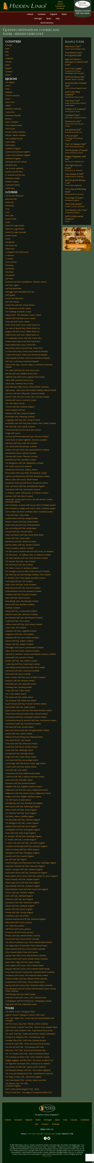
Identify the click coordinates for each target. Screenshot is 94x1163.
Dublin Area (9, 188)
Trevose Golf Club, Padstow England (19, 407)
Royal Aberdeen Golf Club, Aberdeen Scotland (23, 591)
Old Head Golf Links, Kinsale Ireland (19, 727)
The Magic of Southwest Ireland (74, 138)
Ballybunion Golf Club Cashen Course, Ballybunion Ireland (28, 793)
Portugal (38, 18)
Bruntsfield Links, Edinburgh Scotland (20, 416)
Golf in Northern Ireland (76, 151)
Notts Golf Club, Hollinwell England (19, 896)
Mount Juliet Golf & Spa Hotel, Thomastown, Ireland (26, 473)
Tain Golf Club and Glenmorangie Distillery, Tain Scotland (27, 574)
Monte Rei (9, 202)
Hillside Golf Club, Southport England (19, 906)
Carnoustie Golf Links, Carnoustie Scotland (22, 671)
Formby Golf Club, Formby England (19, 912)
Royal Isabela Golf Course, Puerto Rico (20, 345)
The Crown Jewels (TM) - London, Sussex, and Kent (25, 1080)
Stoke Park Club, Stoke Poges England (20, 833)
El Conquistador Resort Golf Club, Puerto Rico (23, 338)
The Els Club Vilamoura (14, 196)
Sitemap (55, 1124)
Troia (7, 209)
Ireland (30, 14)
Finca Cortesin (11, 262)
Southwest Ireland (12, 185)
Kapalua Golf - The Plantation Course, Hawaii (23, 315)
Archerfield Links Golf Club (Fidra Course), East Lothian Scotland (30, 423)
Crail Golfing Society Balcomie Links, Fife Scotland (25, 667)
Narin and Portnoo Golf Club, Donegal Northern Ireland (27, 730)
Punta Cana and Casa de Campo (74, 123)
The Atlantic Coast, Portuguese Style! (20, 1011)
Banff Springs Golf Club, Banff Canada (20, 994)
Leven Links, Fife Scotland (15, 627)
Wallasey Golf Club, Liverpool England (20, 413)
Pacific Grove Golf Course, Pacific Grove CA (22, 325)
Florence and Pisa (12, 95)
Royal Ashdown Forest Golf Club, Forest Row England (26, 889)
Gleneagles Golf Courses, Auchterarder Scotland (24, 647)
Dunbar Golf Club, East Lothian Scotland (21, 661)
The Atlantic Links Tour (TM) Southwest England (16, 1084)
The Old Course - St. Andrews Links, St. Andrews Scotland (28, 555)
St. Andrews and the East (15, 175)
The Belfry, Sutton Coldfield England (19, 816)
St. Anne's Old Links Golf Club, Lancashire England (25, 843)
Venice (7, 99)
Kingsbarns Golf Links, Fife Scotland (19, 634)
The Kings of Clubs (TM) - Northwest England (23, 1077)
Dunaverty (9, 265)
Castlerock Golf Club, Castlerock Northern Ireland (24, 776)
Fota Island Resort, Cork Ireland (17, 740)
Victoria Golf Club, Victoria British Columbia (22, 939)
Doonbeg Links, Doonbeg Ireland (18, 687)
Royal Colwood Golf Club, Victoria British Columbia (25, 949)
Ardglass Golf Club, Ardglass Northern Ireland (23, 796)
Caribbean (9, 58)
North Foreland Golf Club (15, 410)
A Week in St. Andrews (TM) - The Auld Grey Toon (25, 1037)
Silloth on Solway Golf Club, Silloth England (22, 849)
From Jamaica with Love (73, 130)
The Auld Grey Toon (75, 110)
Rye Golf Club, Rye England (16, 859)
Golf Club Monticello (13, 288)
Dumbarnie (9, 268)
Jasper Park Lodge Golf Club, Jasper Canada (22, 962)
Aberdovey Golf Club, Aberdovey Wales (20, 541)
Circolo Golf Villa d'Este (14, 298)
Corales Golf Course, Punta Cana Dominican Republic (26, 355)
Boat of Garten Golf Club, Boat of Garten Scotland (25, 677)
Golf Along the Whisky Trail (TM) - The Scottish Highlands (28, 1070)
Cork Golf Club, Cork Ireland (16, 770)
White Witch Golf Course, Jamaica (18, 922)
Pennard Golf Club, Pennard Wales (18, 531)
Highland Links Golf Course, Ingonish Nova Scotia (24, 377)
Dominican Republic (13, 115)
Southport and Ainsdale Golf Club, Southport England (26, 846)
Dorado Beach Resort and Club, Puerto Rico (22, 341)
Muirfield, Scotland (12, 608)
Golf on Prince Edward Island (76, 85)
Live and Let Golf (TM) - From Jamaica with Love (24, 1047)
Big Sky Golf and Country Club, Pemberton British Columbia (28, 985)
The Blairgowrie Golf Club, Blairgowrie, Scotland (24, 463)
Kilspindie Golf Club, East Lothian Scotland (22, 637)
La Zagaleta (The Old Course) (17, 252)
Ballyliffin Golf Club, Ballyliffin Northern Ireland (23, 786)
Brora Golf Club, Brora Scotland (17, 674)
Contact (60, 4)
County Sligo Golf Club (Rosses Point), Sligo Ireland (25, 763)
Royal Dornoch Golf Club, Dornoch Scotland (22, 588)
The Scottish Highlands (14, 168)
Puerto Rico (10, 112)
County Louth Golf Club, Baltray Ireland (20, 767)
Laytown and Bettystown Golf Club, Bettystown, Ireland (27, 476)
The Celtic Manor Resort (15, 403)
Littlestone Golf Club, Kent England (19, 899)
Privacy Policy (47, 1156)
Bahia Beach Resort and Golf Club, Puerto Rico (23, 348)
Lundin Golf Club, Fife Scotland (17, 621)
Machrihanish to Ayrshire (75, 191)
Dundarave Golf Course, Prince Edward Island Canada (26, 975)
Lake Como (9, 102)
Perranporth (10, 275)
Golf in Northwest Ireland (76, 145)
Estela (7, 222)
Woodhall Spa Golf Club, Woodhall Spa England (23, 803)
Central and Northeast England (17, 152)
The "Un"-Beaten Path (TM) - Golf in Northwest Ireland (27, 1053)
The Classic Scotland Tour (75, 159)
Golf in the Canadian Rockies (75, 116)
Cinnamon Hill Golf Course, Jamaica (19, 932)
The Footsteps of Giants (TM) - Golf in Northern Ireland (27, 1057)
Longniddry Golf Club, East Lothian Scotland (22, 420)
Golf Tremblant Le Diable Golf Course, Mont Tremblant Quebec (30, 508)
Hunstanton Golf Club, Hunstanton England (22, 902)
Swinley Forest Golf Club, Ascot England (21, 826)
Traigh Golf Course (12, 433)
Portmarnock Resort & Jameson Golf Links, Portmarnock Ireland (30, 720)
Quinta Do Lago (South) (14, 225)
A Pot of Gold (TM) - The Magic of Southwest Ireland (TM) (28, 1092)
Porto (7, 89)
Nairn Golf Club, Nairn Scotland (17, 598)
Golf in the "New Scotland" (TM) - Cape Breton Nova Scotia (29, 1030)
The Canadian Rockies (14, 138)
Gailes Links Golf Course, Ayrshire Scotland (22, 651)
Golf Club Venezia (12, 302)
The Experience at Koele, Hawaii (18, 308)
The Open (60, 8)
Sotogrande (10, 242)
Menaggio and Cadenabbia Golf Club (19, 292)
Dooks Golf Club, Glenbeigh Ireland (19, 750)
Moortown (9, 272)
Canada (8, 61)
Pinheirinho (9, 205)
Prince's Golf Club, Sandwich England (19, 892)
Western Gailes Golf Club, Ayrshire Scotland (22, 545)
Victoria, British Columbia (15, 132)
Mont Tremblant (11, 122)
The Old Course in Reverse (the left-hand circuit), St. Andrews (29, 551)
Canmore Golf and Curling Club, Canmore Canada (24, 393)
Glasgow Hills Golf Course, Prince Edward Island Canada (27, 969)
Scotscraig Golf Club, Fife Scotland (18, 581)
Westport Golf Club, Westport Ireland (20, 680)
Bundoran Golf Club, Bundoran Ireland (20, 783)
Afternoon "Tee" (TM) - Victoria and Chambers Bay (25, 1050)
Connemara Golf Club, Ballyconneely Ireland (22, 773)
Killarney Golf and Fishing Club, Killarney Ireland (23, 737)
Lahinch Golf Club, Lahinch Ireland (18, 733)
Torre (7, 212)
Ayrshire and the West (14, 172)
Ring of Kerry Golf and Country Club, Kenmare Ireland (26, 714)
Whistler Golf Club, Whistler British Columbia (22, 935)
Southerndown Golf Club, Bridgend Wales (21, 518)
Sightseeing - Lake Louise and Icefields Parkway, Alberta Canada (30, 390)
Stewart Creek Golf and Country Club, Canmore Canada (27, 397)
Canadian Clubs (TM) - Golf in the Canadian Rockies (25, 1040)
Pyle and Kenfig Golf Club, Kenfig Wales (20, 528)
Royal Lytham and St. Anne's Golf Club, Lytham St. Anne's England (31, 876)
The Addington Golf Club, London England (21, 823)
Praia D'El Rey (10, 219)
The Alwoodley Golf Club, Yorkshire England (22, 820)
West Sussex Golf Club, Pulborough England (22, 806)
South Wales (10, 142)
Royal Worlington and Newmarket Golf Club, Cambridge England (30, 863)
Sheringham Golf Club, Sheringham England (22, 853)
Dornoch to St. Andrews (73, 167)
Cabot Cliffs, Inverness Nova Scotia (19, 380)
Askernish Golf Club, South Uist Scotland (21, 443)
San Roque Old (11, 245)
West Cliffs (9, 215)
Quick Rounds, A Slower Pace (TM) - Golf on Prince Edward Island (31, 1027)
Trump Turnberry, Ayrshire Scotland (19, 548)
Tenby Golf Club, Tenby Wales (17, 515)
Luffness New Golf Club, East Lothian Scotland (23, 624)
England (53, 14)
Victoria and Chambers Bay (75, 47)
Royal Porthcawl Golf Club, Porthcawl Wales (22, 525)
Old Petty (9, 278)
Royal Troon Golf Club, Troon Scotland (20, 584)
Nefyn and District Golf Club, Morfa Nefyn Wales (24, 535)
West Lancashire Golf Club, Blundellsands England (25, 486)
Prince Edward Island (13, 125)
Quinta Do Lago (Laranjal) (15, 232)
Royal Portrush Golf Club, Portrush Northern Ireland (25, 704)
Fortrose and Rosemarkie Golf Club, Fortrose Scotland (26, 436)
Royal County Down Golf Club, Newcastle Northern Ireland (28, 710)
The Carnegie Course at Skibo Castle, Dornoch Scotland (27, 571)
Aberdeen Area (11, 165)
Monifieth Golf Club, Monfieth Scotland (20, 460)
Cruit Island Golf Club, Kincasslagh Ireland (21, 760)
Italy (58, 18)
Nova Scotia (10, 128)
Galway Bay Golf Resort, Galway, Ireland (21, 469)
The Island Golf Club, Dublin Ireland (19, 697)
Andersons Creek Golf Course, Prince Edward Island (25, 997)
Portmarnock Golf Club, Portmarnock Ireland (23, 724)
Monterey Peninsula (13, 109)
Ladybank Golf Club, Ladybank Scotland (20, 631)
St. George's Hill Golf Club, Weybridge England (23, 836)
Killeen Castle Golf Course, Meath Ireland (21, 479)
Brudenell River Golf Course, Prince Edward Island (24, 982)
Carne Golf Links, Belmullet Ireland (19, 780)
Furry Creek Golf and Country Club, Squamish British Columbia (29, 972)
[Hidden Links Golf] (24, 6)
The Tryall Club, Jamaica (14, 926)
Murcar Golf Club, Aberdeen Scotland (20, 604)
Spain (48, 18)
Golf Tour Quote (82, 11)
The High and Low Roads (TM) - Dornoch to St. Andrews (27, 1063)
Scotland (41, 14)
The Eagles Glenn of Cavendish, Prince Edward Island (26, 945)
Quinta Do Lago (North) (14, 229)
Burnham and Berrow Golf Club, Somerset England (25, 919)
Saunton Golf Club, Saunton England (19, 856)
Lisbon (8, 85)
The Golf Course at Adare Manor (18, 800)
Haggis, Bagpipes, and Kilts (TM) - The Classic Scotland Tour (29, 1060)
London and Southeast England (17, 155)
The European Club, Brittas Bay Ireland (20, 700)
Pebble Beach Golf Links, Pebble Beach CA (22, 335)
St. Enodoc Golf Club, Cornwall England (20, 839)
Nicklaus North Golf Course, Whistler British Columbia (26, 959)
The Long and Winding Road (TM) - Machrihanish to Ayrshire (29, 1073)
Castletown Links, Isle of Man (17, 916)
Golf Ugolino (10, 295)
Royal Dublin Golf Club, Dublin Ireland (20, 707)
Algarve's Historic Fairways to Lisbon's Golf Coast (24, 1015)
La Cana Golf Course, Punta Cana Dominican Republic (26, 351)
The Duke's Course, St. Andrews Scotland (21, 568)
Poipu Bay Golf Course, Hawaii (17, 321)
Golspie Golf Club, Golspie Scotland (19, 644)
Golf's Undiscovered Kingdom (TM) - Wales (22, 1089)
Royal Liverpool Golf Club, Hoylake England (22, 879)
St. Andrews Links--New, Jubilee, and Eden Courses (25, 578)
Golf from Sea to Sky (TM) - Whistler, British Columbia (26, 1024)
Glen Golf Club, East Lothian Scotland (20, 426)
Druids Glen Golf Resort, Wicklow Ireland (21, 747)
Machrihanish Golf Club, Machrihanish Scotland (23, 618)
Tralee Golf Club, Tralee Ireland (17, 690)
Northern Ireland (11, 181)
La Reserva (9, 255)
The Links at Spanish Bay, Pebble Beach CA (22, 328)
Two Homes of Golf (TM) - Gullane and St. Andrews (25, 1067)
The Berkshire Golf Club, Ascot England (20, 813)
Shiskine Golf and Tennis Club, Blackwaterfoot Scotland (27, 450)
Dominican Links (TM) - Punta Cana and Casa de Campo (27, 1044)
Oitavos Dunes (11, 235)
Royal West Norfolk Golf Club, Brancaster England (25, 866)
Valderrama (9, 249)
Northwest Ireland (12, 178)
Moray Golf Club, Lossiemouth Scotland (21, 611)
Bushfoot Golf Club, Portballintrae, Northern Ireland (25, 282)
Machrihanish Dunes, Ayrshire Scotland (20, 453)
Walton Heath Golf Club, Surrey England (21, 810)
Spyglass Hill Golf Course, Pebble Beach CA (22, 331)
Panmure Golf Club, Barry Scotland (19, 496)
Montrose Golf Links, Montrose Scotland (21, 614)
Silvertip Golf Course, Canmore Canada (20, 400)
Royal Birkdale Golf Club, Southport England (22, 886)
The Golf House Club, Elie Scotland (19, 565)
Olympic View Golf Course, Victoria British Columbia (25, 955)
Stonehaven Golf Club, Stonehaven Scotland (22, 489)
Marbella (8, 92)
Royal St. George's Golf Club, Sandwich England (24, 869)
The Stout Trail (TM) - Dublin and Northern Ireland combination (30, 1034)
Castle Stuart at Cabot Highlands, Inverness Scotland (26, 440)
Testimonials (60, 6)
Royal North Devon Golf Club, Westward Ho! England (26, 873)
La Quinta (9, 258)
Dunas (7, 239)
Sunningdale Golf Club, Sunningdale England (22, 829)
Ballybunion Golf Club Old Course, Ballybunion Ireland (26, 790)
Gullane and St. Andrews (74, 175)
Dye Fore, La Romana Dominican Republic (22, 361)
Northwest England (12, 158)
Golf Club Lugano (12, 285)
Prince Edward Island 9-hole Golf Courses (21, 952)
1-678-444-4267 (49, 1134)
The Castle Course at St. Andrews (18, 466)
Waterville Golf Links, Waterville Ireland (20, 684)
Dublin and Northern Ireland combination (75, 102)
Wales (64, 14)
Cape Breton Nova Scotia (74, 94)
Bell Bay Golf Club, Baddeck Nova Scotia (21, 373)
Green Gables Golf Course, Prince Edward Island (24, 965)
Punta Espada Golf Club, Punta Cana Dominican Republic (27, 358)
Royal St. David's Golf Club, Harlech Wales (21, 521)
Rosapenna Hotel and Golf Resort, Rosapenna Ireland (26, 483)
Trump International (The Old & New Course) (23, 430)
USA (7, 55)
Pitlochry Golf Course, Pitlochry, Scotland (21, 456)
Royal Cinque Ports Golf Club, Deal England (22, 882)
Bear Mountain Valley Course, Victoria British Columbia (27, 387)
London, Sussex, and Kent (74, 205)
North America (47, 23)
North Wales (10, 145)
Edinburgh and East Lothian (16, 162)
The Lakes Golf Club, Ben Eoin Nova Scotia (22, 370)
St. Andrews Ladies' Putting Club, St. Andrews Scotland (26, 493)
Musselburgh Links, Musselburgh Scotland (21, 601)
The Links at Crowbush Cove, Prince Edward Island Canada (28, 942)
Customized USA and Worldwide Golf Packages (74, 70)
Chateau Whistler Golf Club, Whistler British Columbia (26, 979)
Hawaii (8, 105)
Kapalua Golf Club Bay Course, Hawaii (20, 318)
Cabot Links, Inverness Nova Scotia (19, 383)
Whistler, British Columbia (15, 135)
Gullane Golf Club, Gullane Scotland (19, 641)
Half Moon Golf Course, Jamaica (18, 929)
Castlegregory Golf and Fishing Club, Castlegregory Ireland (28, 1001)
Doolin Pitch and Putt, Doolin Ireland (19, 305)
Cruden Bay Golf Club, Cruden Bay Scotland (22, 664)
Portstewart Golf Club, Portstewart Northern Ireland (25, 717)
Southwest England (12, 148)
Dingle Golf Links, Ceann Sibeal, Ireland (20, 757)
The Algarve (10, 82)
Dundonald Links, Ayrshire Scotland (19, 657)
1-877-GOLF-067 (33, 1134)
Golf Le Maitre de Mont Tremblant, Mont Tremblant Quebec (29, 512)
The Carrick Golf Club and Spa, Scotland (21, 446)
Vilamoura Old (10, 199)
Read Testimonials (77, 246)
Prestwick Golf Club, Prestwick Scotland (20, 594)
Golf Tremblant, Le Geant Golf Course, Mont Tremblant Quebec (30, 505)
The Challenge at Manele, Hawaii (18, 311)
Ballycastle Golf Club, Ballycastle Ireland (21, 1004)
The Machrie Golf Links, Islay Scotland (20, 561)
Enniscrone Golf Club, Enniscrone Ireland (21, 743)
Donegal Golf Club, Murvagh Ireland (19, 753)
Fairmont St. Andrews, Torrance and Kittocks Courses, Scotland (30, 654)
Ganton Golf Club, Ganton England (18, 909)
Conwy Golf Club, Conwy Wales (17, 538)
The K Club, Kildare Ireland (15, 694)
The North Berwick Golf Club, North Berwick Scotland (26, 558)
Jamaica (8, 119)
